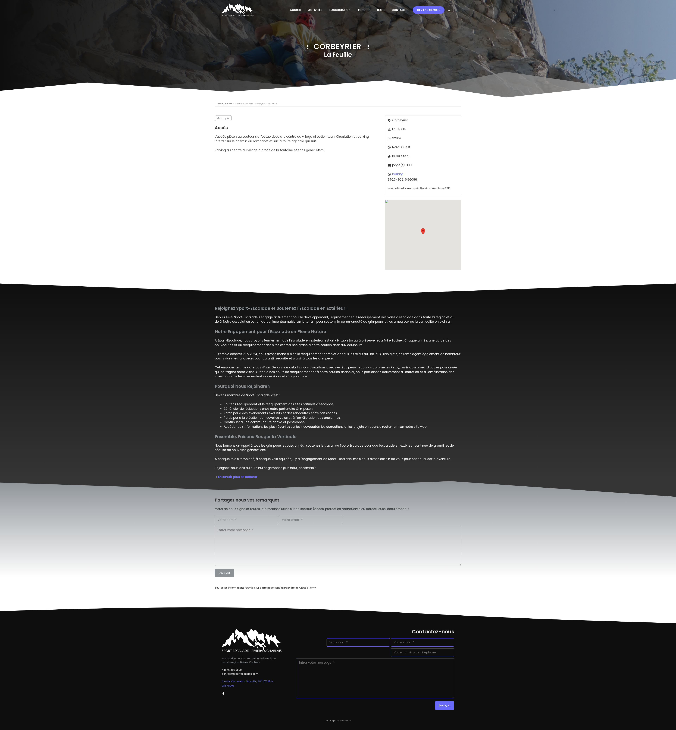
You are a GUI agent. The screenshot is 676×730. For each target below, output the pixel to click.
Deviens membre (428, 10)
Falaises (228, 103)
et (237, 477)
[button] (449, 10)
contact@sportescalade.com (240, 674)
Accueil (295, 10)
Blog (381, 10)
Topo (362, 10)
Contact (399, 10)
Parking (397, 174)
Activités (315, 10)
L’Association (339, 10)
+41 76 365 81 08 (232, 670)
